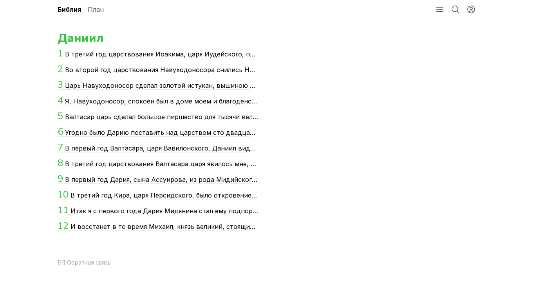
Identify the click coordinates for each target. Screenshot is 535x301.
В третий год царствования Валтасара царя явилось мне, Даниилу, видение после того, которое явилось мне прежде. (158, 163)
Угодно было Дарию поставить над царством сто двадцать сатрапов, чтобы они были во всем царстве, (158, 131)
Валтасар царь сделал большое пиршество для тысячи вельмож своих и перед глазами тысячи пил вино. (158, 116)
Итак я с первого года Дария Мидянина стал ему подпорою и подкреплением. (158, 210)
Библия (69, 9)
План (96, 9)
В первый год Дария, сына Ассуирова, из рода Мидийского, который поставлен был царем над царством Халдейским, (158, 178)
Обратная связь (89, 262)
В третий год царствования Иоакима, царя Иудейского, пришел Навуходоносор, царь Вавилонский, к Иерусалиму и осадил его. (158, 53)
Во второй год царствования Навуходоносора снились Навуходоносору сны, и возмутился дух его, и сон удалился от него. (158, 69)
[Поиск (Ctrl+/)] (455, 9)
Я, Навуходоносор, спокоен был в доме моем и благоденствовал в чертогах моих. (158, 100)
